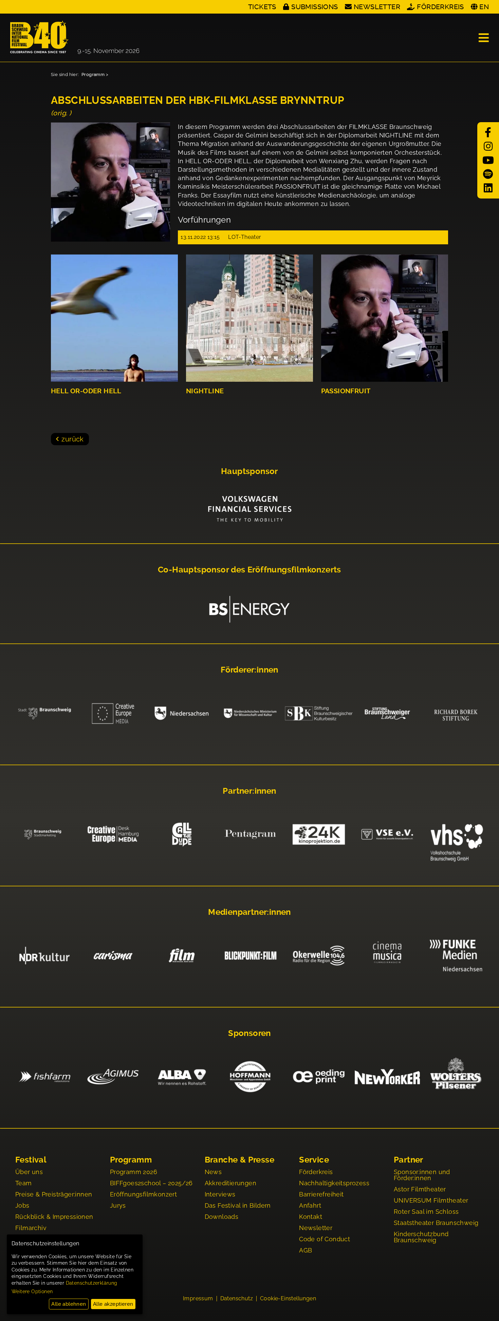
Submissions (314, 7)
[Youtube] (488, 160)
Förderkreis (440, 7)
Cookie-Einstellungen (288, 1298)
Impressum (198, 1298)
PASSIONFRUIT (346, 391)
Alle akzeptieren (113, 1304)
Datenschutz (236, 1298)
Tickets (262, 7)
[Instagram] (488, 146)
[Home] (74, 37)
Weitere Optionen (32, 1291)
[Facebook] (488, 132)
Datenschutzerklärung (91, 1283)
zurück (72, 439)
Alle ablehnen (68, 1304)
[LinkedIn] (488, 188)
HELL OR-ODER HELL (86, 391)
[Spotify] (488, 174)
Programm (93, 74)
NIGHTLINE (205, 391)
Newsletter (377, 7)
